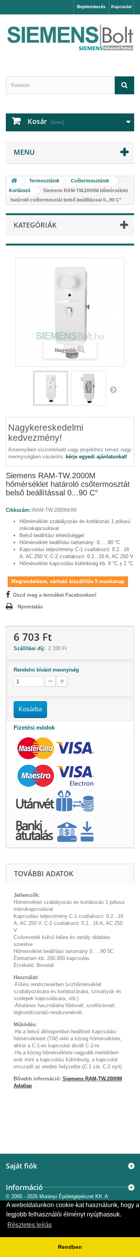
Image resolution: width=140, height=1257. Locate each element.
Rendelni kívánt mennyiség (46, 670)
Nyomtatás (30, 607)
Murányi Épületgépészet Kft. (71, 1196)
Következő (113, 389)
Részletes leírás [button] (29, 1225)
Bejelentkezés (91, 6)
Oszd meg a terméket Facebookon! (54, 595)
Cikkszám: (18, 510)
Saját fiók (21, 1165)
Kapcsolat (121, 6)
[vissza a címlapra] (14, 181)
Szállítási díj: (31, 648)
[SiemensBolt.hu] (70, 38)
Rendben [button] (70, 1247)
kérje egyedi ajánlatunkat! (96, 457)
